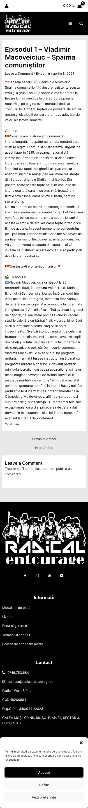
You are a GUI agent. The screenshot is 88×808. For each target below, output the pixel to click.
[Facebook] (25, 576)
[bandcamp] (61, 576)
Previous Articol (44, 439)
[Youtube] (49, 576)
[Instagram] (37, 576)
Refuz (44, 785)
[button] (81, 743)
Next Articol (44, 448)
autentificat (33, 469)
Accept (44, 772)
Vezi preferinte (44, 797)
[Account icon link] (7, 6)
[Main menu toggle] (70, 23)
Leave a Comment (19, 74)
